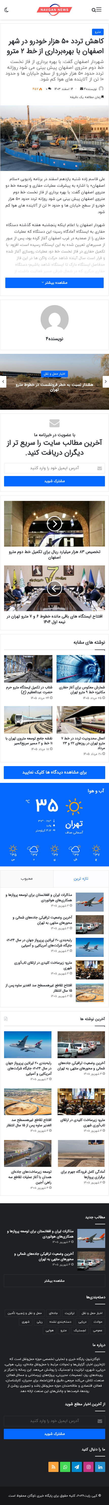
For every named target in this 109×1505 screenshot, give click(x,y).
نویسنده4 (90, 89)
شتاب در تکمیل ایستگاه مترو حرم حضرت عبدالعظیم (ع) (29, 690)
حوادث (98, 1322)
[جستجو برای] (93, 11)
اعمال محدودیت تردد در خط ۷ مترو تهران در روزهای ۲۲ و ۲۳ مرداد (83, 743)
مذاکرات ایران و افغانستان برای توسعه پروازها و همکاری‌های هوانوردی (39, 897)
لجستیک (80, 1330)
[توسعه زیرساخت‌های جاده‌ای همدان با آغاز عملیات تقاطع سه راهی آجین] (27, 1153)
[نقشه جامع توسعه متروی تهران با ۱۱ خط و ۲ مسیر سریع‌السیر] (28, 720)
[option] (54, 382)
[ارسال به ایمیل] (81, 89)
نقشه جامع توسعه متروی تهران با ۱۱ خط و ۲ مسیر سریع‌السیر (29, 741)
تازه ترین (81, 878)
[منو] (98, 11)
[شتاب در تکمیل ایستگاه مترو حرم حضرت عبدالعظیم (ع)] (28, 669)
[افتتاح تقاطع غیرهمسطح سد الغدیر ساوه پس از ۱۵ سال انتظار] (90, 992)
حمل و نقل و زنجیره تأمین (25, 1313)
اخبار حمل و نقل (54, 374)
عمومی (97, 1330)
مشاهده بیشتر (55, 282)
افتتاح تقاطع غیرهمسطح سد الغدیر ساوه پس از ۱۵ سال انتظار (39, 988)
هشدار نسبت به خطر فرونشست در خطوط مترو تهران (54, 387)
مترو (98, 32)
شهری (26, 1322)
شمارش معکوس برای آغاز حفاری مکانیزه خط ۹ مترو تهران (82, 690)
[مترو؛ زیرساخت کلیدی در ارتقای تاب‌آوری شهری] (90, 969)
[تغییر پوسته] (6, 11)
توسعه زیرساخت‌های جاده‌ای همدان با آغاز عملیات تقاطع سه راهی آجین (29, 1177)
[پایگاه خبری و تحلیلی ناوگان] (54, 10)
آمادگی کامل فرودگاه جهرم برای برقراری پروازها (83, 1174)
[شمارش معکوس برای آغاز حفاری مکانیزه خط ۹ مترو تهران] (81, 669)
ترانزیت (70, 1313)
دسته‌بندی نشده (60, 1322)
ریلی (39, 1322)
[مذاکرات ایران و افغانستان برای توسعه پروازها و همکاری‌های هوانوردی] (90, 902)
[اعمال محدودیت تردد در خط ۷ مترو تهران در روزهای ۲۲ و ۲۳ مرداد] (81, 720)
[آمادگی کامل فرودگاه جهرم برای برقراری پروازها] (81, 1153)
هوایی (49, 1330)
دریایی (82, 1322)
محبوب (27, 878)
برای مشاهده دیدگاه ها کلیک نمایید (54, 772)
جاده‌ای (53, 1313)
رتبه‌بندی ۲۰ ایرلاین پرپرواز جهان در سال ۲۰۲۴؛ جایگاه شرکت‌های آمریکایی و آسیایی (39, 942)
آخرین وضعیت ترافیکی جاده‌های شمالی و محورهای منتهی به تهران (42, 920)
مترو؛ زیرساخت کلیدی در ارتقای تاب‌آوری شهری (43, 965)
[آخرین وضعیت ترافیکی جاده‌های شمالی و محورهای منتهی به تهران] (90, 924)
